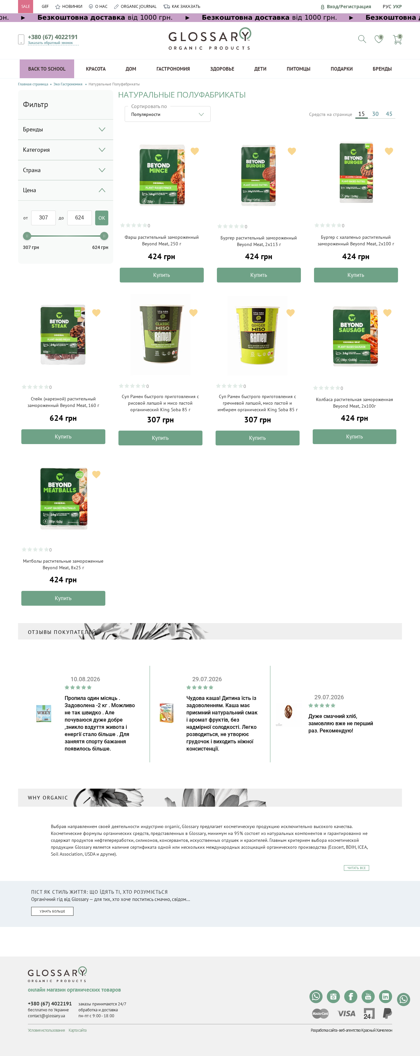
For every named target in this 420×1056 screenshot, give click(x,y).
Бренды (382, 69)
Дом (131, 69)
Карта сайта (77, 1030)
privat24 (369, 1013)
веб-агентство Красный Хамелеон (365, 1030)
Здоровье (222, 69)
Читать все (356, 868)
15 (361, 114)
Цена (29, 190)
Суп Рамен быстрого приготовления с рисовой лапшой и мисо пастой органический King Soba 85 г (160, 403)
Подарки (342, 69)
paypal (387, 1013)
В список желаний (195, 151)
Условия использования (46, 1030)
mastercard (320, 1013)
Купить (161, 275)
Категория (36, 149)
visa (346, 1013)
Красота (96, 69)
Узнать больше (52, 911)
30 (375, 114)
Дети (260, 69)
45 (389, 114)
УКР (397, 6)
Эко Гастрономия (68, 84)
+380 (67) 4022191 (53, 37)
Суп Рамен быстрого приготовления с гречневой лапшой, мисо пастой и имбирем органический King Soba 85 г (258, 403)
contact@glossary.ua (46, 1016)
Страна (32, 170)
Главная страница (33, 84)
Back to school (47, 69)
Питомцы (298, 69)
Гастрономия (173, 69)
